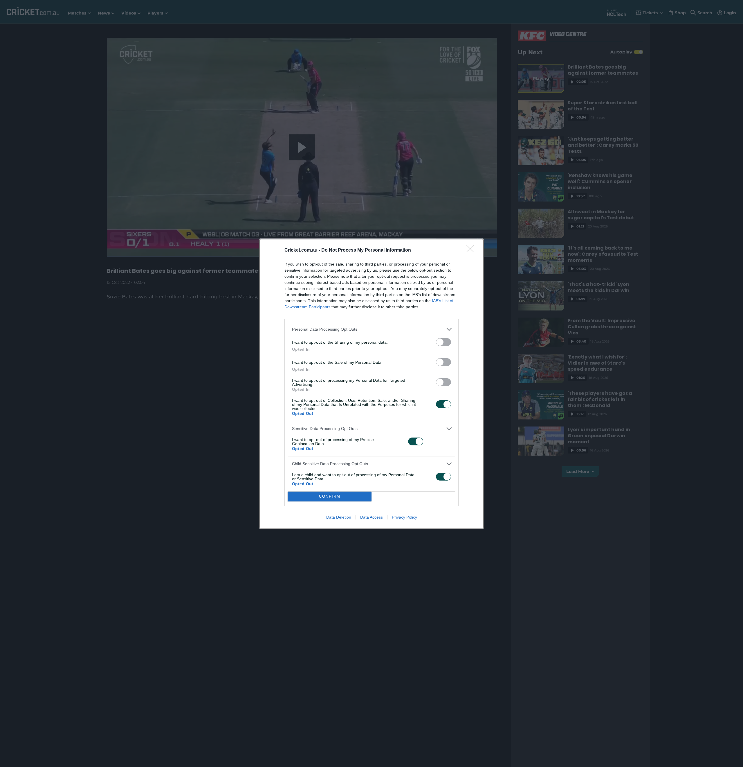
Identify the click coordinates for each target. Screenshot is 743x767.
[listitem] (371, 329)
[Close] (471, 250)
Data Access (371, 517)
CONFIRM (329, 496)
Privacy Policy (404, 517)
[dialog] (371, 383)
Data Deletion (338, 517)
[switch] (443, 342)
